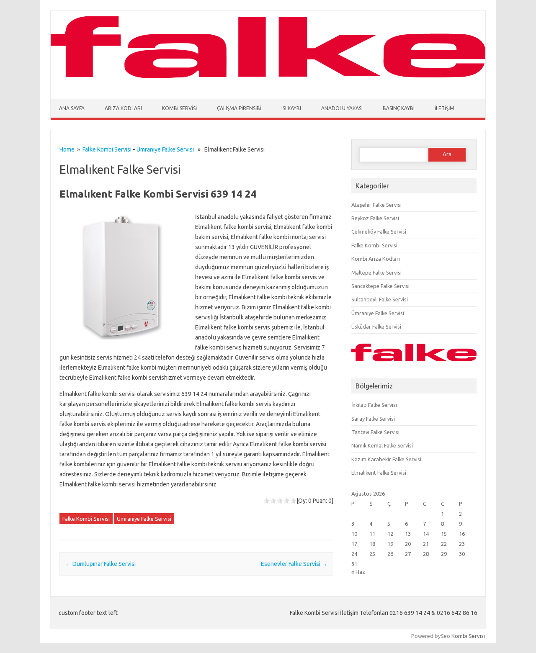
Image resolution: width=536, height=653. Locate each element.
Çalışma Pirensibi (239, 108)
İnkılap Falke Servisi (374, 405)
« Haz (358, 571)
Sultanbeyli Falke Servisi (379, 299)
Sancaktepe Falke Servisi (380, 286)
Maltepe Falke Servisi (376, 272)
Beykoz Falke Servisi (375, 218)
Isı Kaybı (291, 108)
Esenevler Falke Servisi (294, 563)
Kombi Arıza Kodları (375, 259)
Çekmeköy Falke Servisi (378, 231)
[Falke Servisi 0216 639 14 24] (268, 83)
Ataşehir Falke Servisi (376, 205)
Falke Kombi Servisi (106, 149)
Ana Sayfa (72, 108)
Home (67, 149)
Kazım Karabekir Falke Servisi (386, 459)
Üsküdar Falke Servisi (376, 326)
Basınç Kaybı (399, 108)
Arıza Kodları (123, 108)
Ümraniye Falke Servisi (165, 149)
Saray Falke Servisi (373, 419)
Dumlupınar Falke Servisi (100, 563)
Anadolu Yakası (342, 108)
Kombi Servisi (179, 108)
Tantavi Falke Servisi (375, 432)
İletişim (444, 108)
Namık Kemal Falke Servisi (382, 445)
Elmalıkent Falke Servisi (378, 473)
